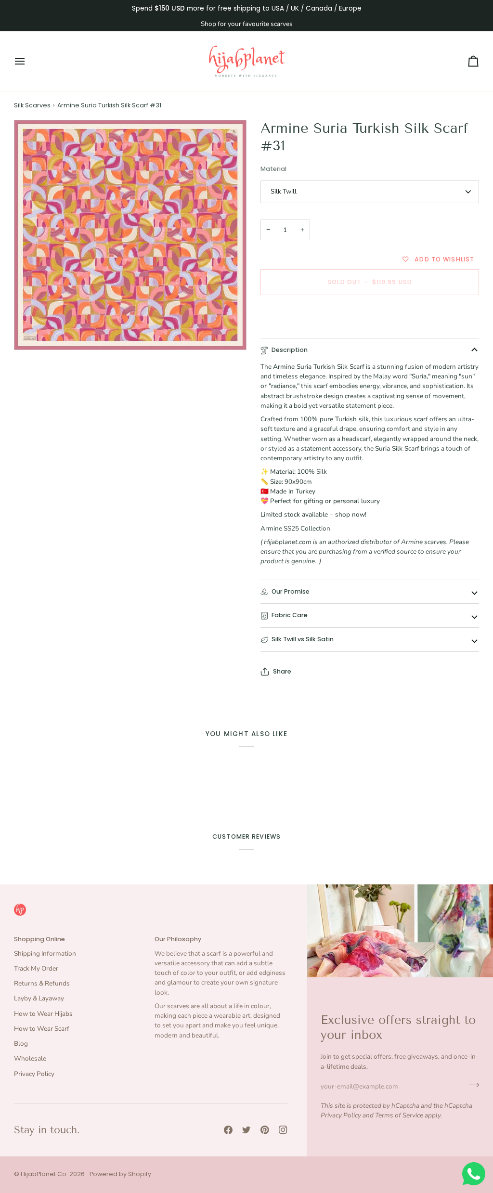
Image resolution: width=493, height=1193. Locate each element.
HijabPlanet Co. (44, 1174)
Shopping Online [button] (39, 939)
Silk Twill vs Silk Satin (303, 639)
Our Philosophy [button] (178, 939)
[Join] (471, 1085)
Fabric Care (290, 615)
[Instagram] (283, 1130)
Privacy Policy (341, 1115)
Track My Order (36, 968)
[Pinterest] (264, 1130)
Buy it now (369, 315)
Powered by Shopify (120, 1174)
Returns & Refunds (42, 983)
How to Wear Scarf (41, 1028)
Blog (21, 1043)
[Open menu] (28, 61)
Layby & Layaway (39, 998)
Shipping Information (45, 953)
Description (290, 350)
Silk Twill (284, 191)
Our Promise (291, 591)
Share (282, 671)
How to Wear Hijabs (43, 1013)
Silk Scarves (32, 105)
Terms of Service (399, 1115)
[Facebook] (228, 1130)
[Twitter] (246, 1130)
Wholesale (30, 1058)
